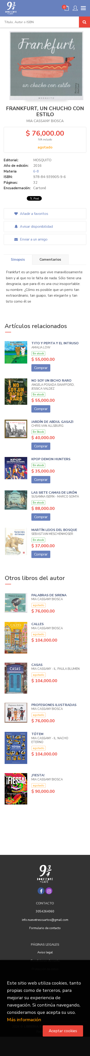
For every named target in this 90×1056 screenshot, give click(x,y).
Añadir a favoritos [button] (33, 213)
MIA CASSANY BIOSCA (45, 121)
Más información (24, 1020)
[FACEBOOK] (41, 890)
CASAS (36, 665)
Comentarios (50, 259)
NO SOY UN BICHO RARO (51, 380)
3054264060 (45, 911)
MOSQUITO (42, 160)
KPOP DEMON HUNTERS (50, 459)
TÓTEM (37, 734)
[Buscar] (84, 21)
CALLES (37, 624)
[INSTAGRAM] (48, 890)
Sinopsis (18, 259)
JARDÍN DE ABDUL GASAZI (52, 422)
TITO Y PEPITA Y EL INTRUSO (55, 343)
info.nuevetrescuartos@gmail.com (45, 920)
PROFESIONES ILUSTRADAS (53, 705)
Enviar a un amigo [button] (33, 239)
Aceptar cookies (63, 1031)
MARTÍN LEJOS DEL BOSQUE (54, 530)
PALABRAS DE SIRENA (48, 595)
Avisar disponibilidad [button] (36, 226)
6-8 (36, 171)
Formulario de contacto (45, 928)
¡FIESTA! (38, 775)
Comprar (41, 367)
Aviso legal (45, 952)
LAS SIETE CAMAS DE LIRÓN (54, 492)
